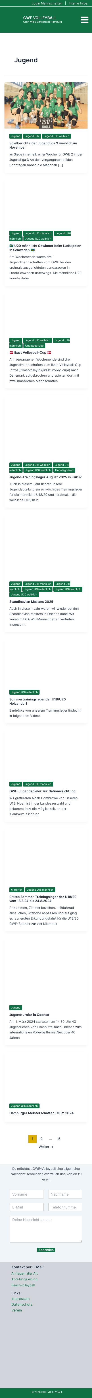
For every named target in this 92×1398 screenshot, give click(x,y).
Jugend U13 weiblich (56, 136)
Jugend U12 (32, 136)
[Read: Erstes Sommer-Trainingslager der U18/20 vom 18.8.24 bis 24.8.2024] (46, 855)
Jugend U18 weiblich (37, 340)
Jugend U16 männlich (38, 583)
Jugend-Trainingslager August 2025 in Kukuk (45, 477)
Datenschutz (22, 1304)
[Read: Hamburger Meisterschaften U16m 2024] (46, 1075)
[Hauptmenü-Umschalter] (84, 19)
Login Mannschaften (47, 3)
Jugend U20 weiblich (38, 238)
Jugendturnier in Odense (29, 1015)
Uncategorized (34, 345)
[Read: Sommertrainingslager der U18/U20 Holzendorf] (46, 661)
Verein (16, 1310)
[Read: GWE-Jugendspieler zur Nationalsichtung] (46, 753)
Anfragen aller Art (24, 1273)
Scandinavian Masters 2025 (31, 602)
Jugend (15, 136)
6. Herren (17, 889)
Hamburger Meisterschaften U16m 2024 (41, 1113)
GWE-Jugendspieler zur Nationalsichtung (42, 791)
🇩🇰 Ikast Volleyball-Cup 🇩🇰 (30, 353)
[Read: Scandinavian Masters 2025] (46, 545)
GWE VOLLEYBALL (39, 18)
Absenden (46, 1250)
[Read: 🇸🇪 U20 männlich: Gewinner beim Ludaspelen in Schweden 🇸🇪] (46, 202)
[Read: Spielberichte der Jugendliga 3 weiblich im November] (46, 105)
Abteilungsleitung (24, 1279)
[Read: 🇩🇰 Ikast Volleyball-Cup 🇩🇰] (46, 312)
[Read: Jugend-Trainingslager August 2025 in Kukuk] (46, 426)
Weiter (46, 1147)
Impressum (20, 1298)
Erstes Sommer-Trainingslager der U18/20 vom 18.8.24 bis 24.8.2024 (43, 899)
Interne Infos (78, 3)
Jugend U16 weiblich (37, 464)
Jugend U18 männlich (38, 233)
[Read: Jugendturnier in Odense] (46, 969)
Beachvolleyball (23, 1285)
